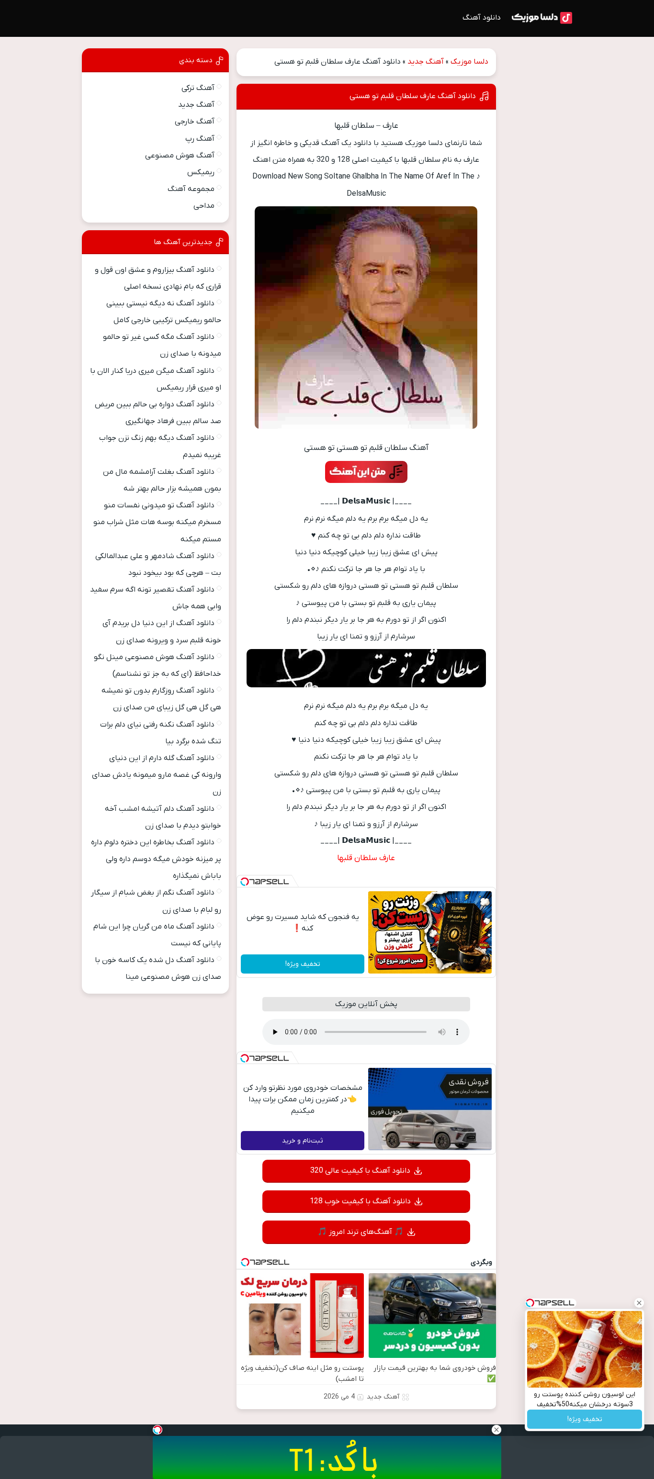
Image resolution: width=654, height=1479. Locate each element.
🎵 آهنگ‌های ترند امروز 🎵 (360, 1232)
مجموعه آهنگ (191, 189)
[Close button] (639, 1303)
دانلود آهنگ (481, 17)
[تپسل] (244, 881)
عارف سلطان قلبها (366, 858)
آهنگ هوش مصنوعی (179, 155)
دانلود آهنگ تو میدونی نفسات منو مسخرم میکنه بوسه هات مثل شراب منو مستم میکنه (157, 522)
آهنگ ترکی (197, 88)
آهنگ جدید (425, 62)
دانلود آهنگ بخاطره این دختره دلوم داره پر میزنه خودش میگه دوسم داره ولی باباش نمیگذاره (156, 859)
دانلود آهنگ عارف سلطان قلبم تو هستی (413, 96)
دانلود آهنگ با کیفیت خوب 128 (360, 1201)
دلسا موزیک (469, 62)
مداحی (203, 206)
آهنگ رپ (199, 139)
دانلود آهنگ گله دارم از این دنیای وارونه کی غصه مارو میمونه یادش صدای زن (156, 774)
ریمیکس (200, 172)
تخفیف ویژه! (302, 964)
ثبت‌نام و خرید (302, 1140)
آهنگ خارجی (194, 121)
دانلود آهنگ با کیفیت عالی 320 (360, 1171)
